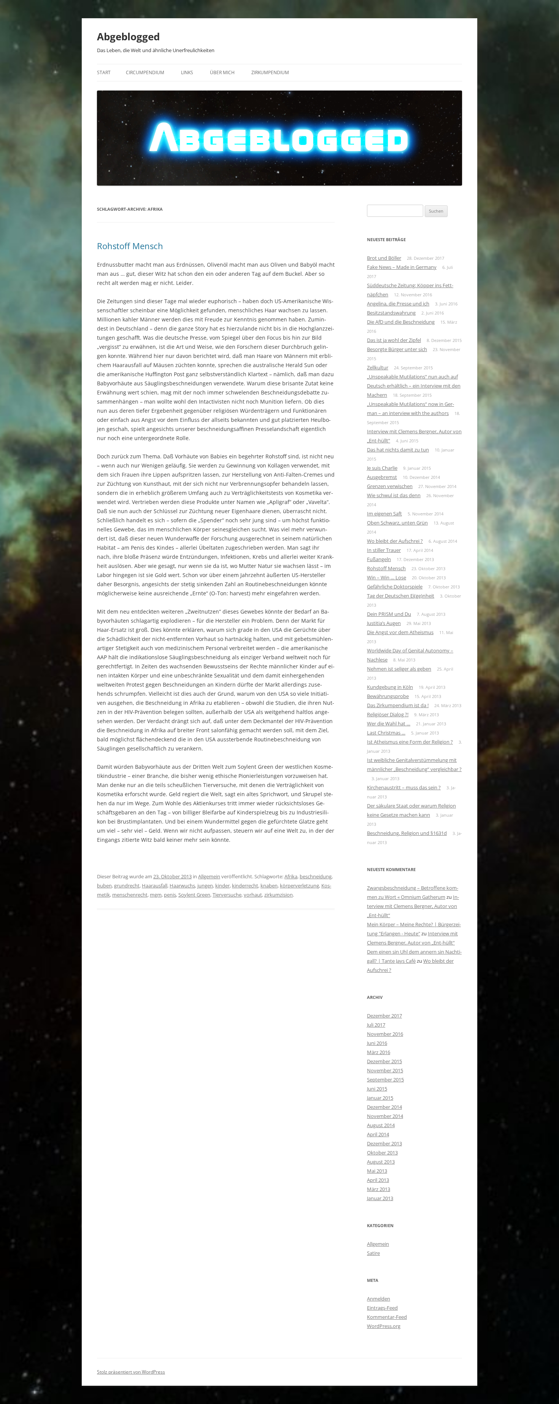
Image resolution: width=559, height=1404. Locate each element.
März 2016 (378, 1052)
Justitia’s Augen (384, 623)
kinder (222, 885)
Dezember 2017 (384, 1015)
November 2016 (385, 1033)
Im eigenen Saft (384, 513)
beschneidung (316, 876)
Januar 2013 (380, 1198)
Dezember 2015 (384, 1061)
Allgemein (209, 876)
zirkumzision (278, 894)
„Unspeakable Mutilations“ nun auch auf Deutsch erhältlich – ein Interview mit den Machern (414, 385)
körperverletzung (299, 885)
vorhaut (253, 894)
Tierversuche (227, 894)
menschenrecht (130, 894)
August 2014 (381, 1125)
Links (187, 72)
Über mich (222, 72)
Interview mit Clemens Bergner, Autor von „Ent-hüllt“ (413, 906)
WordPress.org (383, 1326)
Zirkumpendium (270, 72)
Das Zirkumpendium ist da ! (398, 705)
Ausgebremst (382, 477)
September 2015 (385, 1079)
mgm (156, 894)
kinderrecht (245, 885)
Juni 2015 (377, 1088)
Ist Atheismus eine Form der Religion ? (410, 741)
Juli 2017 (376, 1024)
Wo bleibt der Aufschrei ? (395, 540)
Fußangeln (379, 559)
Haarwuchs (182, 885)
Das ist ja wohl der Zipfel (394, 340)
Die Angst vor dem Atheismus (400, 632)
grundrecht (127, 885)
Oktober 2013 (382, 1152)
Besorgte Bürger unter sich (397, 349)
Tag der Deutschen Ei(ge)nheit (400, 595)
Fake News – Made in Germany (402, 267)
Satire (373, 1253)
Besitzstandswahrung (391, 312)
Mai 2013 (377, 1170)
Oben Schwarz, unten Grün (397, 522)
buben (104, 885)
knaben (269, 885)
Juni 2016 (377, 1043)
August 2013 (381, 1161)
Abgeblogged (128, 36)
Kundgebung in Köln (390, 687)
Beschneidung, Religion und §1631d (407, 833)
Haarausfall (154, 885)
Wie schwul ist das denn (394, 495)
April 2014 (378, 1134)
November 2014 (385, 1116)
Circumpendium (145, 72)
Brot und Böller (384, 257)
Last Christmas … (386, 732)
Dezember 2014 (384, 1106)
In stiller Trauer (384, 550)
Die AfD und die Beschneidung (401, 321)
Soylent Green (194, 894)
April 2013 (378, 1180)
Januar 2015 (380, 1097)
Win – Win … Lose (386, 577)
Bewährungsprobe (388, 696)
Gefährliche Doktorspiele (394, 586)
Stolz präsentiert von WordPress (131, 1372)
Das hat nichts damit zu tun (398, 449)
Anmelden (378, 1298)
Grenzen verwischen (390, 486)
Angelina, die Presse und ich (398, 303)
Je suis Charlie (382, 467)
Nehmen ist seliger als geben (399, 668)
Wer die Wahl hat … (388, 723)
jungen (205, 885)
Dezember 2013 (384, 1143)
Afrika (290, 876)
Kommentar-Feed (387, 1316)
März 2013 (378, 1189)
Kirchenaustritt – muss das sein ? (404, 787)
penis (170, 894)
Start (104, 72)
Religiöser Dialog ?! (387, 714)
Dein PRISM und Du (389, 614)
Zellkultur (377, 367)
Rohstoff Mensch (130, 245)
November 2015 (385, 1070)
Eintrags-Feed (382, 1307)
